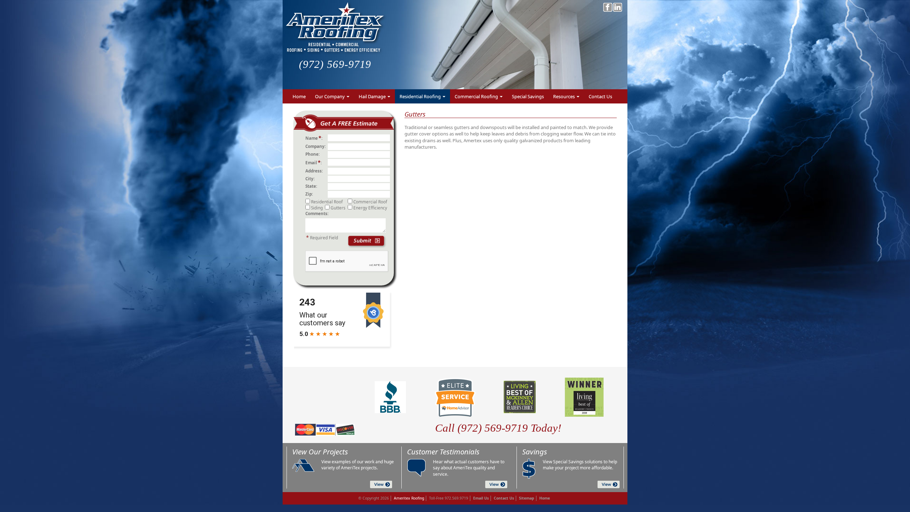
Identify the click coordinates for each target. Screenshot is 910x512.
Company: (316, 146)
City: (311, 178)
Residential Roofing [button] (421, 96)
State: (312, 186)
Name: (315, 137)
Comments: (316, 213)
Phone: (313, 154)
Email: (314, 162)
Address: (315, 171)
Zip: (310, 194)
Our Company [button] (330, 96)
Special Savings (528, 96)
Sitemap (526, 498)
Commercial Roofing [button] (477, 96)
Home (299, 96)
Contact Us (600, 96)
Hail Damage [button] (373, 96)
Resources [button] (564, 96)
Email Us (481, 498)
